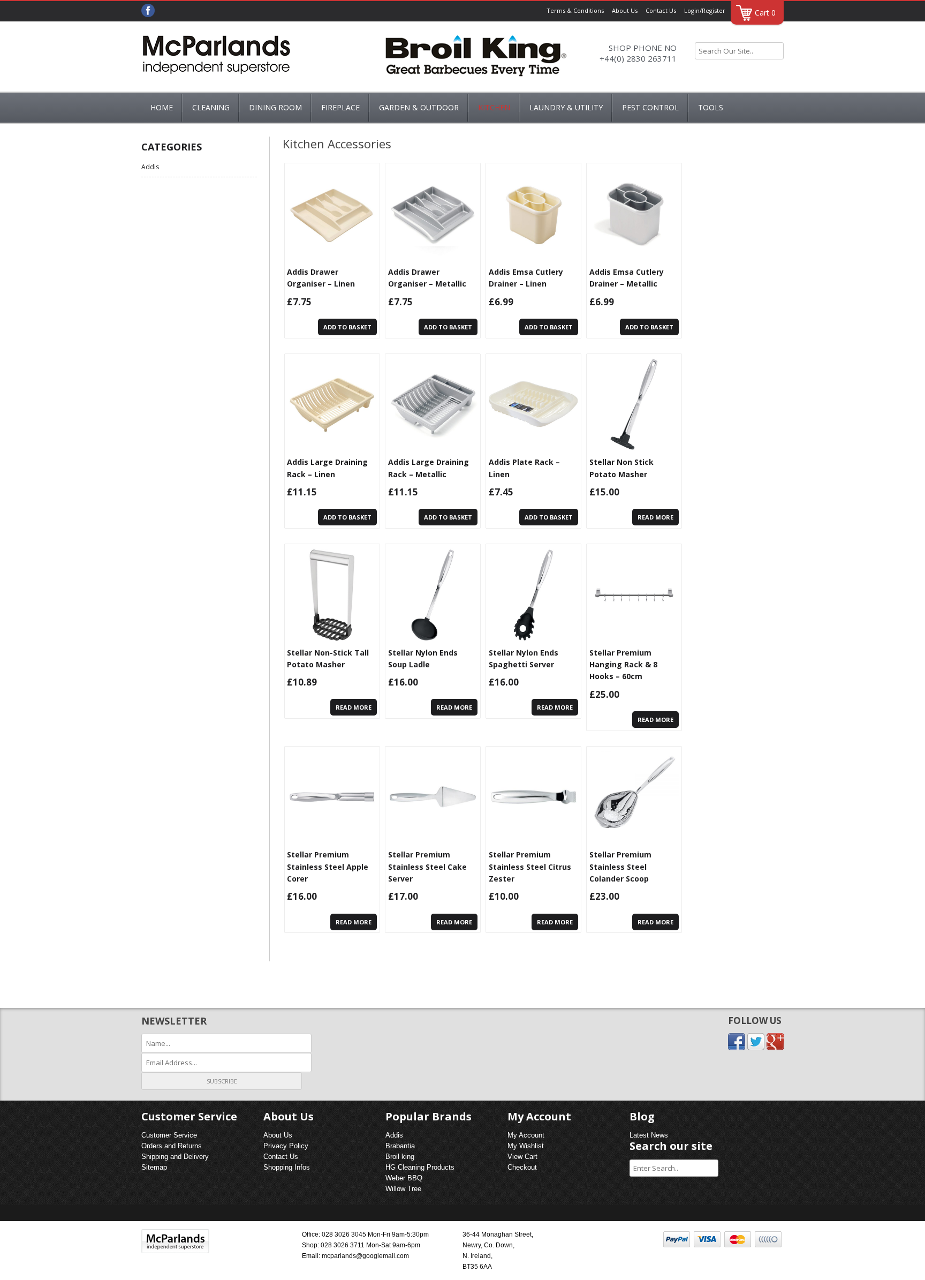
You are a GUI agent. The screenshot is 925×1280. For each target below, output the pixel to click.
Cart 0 (765, 12)
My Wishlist (525, 1146)
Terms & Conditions (575, 10)
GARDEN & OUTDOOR (419, 107)
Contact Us (661, 10)
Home (161, 107)
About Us (625, 10)
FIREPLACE (340, 107)
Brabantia (400, 1146)
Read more (655, 517)
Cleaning (211, 107)
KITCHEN (494, 107)
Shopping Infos (286, 1167)
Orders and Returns (171, 1146)
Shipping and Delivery (175, 1157)
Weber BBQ (403, 1178)
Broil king (399, 1157)
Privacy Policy (285, 1146)
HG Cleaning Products (419, 1167)
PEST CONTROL (650, 107)
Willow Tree (403, 1189)
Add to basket (347, 327)
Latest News (649, 1135)
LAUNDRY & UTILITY (566, 107)
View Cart (522, 1157)
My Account (525, 1135)
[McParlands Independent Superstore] (216, 58)
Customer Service (169, 1135)
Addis (150, 166)
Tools (710, 107)
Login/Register (704, 10)
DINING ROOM (275, 107)
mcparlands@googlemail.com (365, 1256)
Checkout (522, 1167)
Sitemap (154, 1167)
